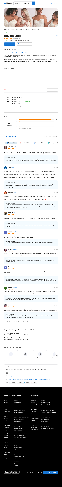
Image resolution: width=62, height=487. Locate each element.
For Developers (44, 421)
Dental (15, 445)
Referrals (6, 407)
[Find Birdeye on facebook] (27, 472)
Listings (6, 402)
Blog (32, 413)
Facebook (13, 382)
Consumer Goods (15, 29)
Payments (6, 427)
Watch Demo (34, 407)
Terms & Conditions (8, 479)
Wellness (16, 465)
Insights (6, 437)
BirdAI (5, 447)
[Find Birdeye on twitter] (30, 472)
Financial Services (18, 447)
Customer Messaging (19, 419)
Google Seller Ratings (7, 412)
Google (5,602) (25, 143)
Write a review (53, 3)
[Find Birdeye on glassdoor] (41, 472)
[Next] (56, 355)
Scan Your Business (45, 417)
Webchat (6, 418)
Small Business (17, 402)
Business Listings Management (21, 433)
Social (5, 420)
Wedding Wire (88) (54, 143)
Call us (10, 376)
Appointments (7, 423)
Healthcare (16, 449)
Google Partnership (6, 455)
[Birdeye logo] (8, 3)
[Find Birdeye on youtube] (38, 472)
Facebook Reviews (18, 430)
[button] (30, 322)
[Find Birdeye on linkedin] (32, 472)
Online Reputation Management (21, 417)
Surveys (6, 435)
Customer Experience (19, 435)
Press (32, 416)
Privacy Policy (17, 479)
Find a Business (45, 419)
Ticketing (6, 442)
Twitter (20, 382)
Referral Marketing (18, 421)
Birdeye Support (45, 424)
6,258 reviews (16, 38)
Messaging (6, 433)
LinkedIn (27, 382)
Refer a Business (45, 426)
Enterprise (16, 404)
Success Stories (34, 423)
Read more (6, 63)
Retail (15, 463)
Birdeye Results (34, 427)
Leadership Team (35, 404)
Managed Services (45, 402)
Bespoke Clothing (25, 29)
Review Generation (18, 415)
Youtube (35, 382)
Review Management (19, 412)
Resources (33, 411)
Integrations (7, 452)
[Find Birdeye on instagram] (35, 472)
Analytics (6, 450)
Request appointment (25, 44)
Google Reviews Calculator (47, 410)
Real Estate (16, 461)
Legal (15, 454)
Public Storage (17, 459)
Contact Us (33, 432)
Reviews (6, 404)
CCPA (34, 479)
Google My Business (18, 428)
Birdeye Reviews (34, 425)
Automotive (16, 443)
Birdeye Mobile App (8, 458)
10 (27, 322)
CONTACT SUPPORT (50, 472)
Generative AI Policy (41, 479)
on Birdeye (16, 146)
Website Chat (17, 424)
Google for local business (19, 410)
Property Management (19, 456)
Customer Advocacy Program (48, 428)
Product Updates (35, 418)
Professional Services (46, 404)
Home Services (17, 452)
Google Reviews (17, 426)
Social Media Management (20, 437)
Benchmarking (7, 440)
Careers (33, 420)
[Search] (33, 3)
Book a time (34, 409)
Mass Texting (7, 425)
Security (23, 479)
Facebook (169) (39, 143)
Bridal (20, 40)
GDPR (27, 479)
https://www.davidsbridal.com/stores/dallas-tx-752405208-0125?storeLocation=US (29, 379)
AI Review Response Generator (48, 412)
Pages (5, 409)
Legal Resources (34, 429)
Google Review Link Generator (48, 415)
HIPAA (30, 479)
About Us (33, 402)
